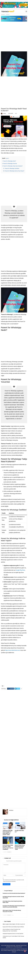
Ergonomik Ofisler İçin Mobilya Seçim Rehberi (13, 926)
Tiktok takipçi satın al (18, 946)
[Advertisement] (14, 36)
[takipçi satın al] (14, 4)
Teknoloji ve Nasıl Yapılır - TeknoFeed (13, 945)
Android (5, 823)
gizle (7, 158)
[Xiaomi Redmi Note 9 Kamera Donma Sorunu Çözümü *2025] (20, 840)
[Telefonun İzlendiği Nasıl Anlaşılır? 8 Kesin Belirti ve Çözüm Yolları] (8, 825)
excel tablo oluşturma (21, 950)
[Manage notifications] (25, 951)
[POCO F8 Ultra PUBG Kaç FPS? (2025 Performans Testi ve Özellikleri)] (8, 840)
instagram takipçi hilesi (11, 950)
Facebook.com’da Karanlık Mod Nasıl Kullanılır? (14, 893)
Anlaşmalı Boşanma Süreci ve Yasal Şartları (13, 933)
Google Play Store (20, 570)
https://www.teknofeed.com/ (12, 650)
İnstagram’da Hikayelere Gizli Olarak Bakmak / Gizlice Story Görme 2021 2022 (14, 906)
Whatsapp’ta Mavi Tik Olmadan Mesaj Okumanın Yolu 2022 (12, 911)
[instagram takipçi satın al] (14, 126)
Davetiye (5, 950)
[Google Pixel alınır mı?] (20, 825)
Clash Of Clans (23, 945)
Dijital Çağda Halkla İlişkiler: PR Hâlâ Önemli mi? (14, 924)
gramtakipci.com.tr (9, 946)
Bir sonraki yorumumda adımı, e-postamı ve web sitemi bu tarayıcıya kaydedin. (13, 880)
